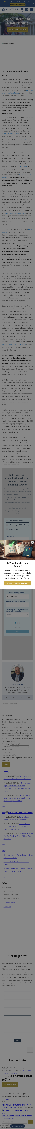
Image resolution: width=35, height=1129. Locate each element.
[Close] (32, 542)
